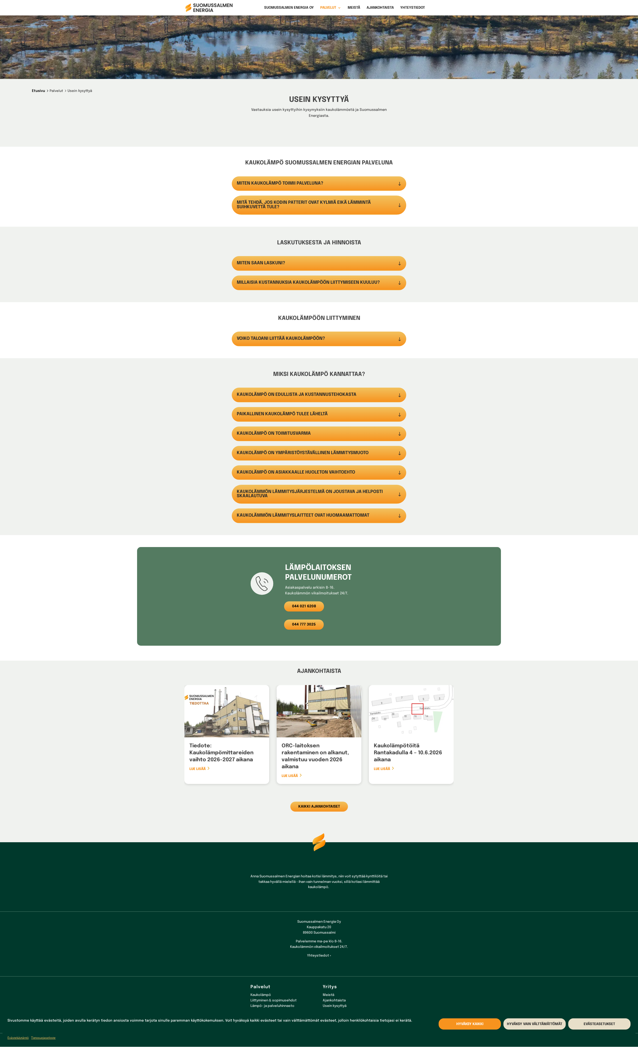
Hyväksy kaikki (469, 1024)
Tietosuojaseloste (43, 1038)
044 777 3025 (304, 624)
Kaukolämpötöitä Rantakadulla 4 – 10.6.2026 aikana (408, 753)
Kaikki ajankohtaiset (319, 806)
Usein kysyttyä (334, 1006)
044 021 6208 (304, 606)
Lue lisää (197, 769)
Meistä (354, 7)
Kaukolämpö (260, 995)
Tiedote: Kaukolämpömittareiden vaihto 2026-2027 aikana (221, 753)
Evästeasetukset (599, 1024)
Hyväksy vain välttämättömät (534, 1024)
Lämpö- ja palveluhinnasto (272, 1006)
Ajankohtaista (380, 7)
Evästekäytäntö (18, 1038)
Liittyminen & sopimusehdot (273, 1000)
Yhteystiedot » (319, 955)
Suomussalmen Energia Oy (289, 7)
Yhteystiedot (412, 7)
